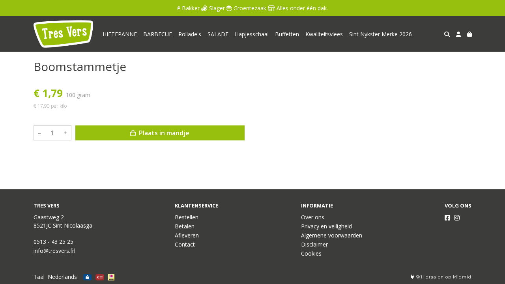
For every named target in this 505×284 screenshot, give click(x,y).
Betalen (185, 226)
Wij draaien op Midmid (442, 277)
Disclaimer (314, 244)
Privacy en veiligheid (326, 226)
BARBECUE (157, 34)
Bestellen (186, 217)
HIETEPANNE (120, 34)
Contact (185, 244)
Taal (39, 276)
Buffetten (287, 34)
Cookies (311, 253)
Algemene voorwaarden (331, 235)
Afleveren (187, 235)
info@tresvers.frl (54, 250)
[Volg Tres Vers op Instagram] (457, 217)
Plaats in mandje (163, 133)
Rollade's (189, 34)
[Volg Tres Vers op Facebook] (447, 217)
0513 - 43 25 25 (53, 241)
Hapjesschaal (252, 34)
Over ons (312, 217)
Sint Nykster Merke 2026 (380, 34)
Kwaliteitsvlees (324, 34)
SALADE (218, 34)
